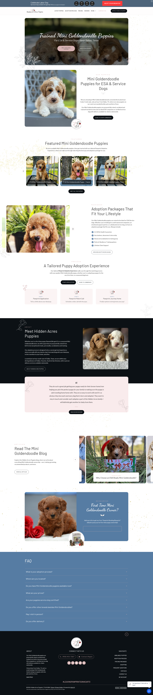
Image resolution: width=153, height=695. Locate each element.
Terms (52, 687)
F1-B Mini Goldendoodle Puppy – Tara (42, 171)
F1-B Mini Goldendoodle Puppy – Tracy (110, 171)
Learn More (29, 677)
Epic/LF (73, 687)
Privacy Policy (59, 687)
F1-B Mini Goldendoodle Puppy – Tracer (76, 171)
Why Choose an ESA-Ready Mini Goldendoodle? (116, 459)
